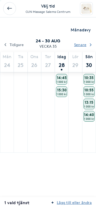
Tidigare (17, 44)
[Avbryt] (9, 8)
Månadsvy (81, 29)
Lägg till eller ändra (74, 202)
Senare (80, 44)
